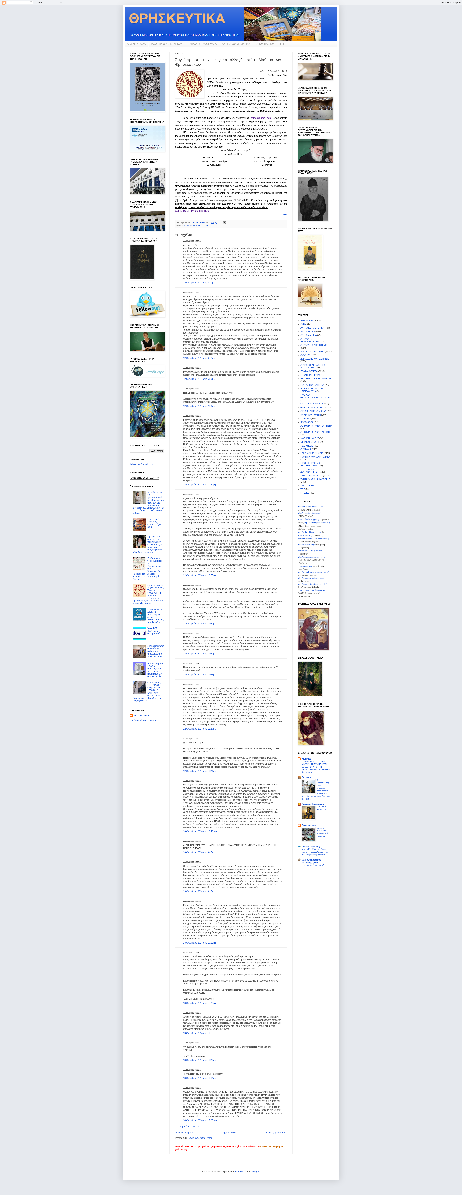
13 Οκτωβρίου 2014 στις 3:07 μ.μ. (199, 852)
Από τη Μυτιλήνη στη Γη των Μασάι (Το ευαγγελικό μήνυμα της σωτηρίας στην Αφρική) (315, 852)
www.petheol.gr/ (305, 565)
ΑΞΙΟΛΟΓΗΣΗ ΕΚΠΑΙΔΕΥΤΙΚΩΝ (309, 340)
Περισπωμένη (309, 825)
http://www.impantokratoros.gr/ (317, 522)
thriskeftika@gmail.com (141, 464)
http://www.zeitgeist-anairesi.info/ (312, 584)
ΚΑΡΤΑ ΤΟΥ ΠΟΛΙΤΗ (310, 415)
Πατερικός (307, 777)
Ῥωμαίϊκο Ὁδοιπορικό (313, 804)
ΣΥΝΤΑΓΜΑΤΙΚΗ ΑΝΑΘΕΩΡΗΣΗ (316, 479)
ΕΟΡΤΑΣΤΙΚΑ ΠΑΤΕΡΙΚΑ (312, 385)
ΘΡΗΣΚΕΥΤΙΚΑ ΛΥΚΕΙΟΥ (312, 407)
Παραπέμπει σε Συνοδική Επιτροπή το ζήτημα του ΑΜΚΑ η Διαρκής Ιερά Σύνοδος (155, 616)
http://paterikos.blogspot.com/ (310, 550)
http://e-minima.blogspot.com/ (310, 506)
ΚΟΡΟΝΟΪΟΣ (306, 422)
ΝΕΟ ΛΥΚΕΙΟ (306, 446)
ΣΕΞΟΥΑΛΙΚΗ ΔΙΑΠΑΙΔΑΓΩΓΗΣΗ (309, 470)
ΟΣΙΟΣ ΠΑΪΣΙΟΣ (265, 43)
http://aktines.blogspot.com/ (309, 532)
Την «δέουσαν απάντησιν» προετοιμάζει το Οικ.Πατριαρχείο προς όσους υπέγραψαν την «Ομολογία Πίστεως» (148, 544)
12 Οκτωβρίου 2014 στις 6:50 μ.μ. (199, 379)
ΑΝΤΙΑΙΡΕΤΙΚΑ (307, 331)
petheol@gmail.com (261, 118)
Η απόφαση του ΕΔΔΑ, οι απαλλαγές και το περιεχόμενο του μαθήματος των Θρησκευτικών (155, 670)
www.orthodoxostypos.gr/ (309, 519)
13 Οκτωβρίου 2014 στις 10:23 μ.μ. (200, 1003)
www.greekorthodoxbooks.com (311, 589)
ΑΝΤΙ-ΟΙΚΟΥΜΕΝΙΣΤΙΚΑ (236, 43)
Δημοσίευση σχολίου (190, 1126)
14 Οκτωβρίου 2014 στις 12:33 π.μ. (200, 1120)
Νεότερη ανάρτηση (185, 1132)
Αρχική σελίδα (229, 1132)
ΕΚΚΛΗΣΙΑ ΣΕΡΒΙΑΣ (310, 375)
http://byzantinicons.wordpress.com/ (313, 571)
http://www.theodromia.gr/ (309, 512)
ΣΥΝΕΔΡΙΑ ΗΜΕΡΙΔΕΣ (311, 475)
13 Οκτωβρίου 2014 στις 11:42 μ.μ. (200, 1078)
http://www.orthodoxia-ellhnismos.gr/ (314, 538)
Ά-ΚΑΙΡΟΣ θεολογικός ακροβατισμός (154, 631)
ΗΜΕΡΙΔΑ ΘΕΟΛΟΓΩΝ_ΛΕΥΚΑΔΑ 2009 (315, 396)
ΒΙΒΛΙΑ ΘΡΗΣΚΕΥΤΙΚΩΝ (312, 351)
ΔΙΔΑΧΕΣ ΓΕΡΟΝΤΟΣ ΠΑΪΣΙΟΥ (315, 359)
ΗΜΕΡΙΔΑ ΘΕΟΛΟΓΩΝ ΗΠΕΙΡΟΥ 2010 (311, 389)
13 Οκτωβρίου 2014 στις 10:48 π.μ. (200, 831)
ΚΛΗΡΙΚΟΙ (305, 418)
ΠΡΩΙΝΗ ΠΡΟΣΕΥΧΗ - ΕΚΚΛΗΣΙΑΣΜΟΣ (311, 464)
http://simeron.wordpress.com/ (311, 577)
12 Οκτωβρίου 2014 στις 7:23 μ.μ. (199, 406)
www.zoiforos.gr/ (305, 535)
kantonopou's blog (311, 846)
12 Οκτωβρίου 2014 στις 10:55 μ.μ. (200, 575)
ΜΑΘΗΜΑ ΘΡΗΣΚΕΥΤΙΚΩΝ (166, 43)
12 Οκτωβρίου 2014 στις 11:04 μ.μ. (200, 674)
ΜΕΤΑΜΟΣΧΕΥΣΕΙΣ (310, 442)
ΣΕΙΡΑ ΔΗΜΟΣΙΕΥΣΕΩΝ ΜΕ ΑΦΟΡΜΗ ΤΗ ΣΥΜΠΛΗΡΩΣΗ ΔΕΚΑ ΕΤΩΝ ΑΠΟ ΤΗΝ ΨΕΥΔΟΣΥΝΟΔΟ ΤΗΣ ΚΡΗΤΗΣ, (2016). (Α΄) (316, 766)
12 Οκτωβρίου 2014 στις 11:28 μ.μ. (200, 771)
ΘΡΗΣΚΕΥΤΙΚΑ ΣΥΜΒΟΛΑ (313, 411)
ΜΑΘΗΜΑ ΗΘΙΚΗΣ (309, 438)
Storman (239, 1171)
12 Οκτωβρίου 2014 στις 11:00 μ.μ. (200, 623)
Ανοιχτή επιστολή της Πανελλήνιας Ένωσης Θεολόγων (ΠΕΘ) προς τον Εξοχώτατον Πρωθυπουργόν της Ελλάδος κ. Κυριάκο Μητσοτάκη (148, 594)
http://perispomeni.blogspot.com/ (312, 556)
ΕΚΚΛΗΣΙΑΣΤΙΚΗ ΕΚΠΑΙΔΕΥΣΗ (316, 378)
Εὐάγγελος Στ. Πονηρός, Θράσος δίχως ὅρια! (154, 523)
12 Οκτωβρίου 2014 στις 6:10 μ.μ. (199, 282)
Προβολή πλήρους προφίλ (143, 720)
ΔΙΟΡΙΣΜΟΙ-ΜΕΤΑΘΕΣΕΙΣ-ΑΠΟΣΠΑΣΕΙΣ (313, 366)
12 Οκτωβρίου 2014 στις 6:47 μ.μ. (199, 358)
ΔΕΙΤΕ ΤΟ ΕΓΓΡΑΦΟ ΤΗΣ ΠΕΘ (192, 211)
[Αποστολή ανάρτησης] (224, 222)
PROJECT (305, 493)
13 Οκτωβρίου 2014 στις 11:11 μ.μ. (200, 1033)
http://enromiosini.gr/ (307, 544)
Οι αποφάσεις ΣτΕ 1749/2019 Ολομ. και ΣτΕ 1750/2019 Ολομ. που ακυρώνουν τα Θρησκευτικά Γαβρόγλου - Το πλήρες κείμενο (147, 691)
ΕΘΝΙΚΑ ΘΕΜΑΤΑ (309, 371)
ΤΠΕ (282, 43)
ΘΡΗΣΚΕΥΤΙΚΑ (141, 715)
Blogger (255, 1171)
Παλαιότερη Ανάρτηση (275, 1132)
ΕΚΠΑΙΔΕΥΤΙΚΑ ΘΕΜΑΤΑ (202, 43)
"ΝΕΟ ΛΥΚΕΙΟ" (307, 320)
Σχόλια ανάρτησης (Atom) (200, 1138)
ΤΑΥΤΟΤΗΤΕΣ (307, 485)
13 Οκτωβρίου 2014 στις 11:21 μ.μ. (200, 1060)
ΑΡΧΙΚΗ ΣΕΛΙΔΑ (136, 43)
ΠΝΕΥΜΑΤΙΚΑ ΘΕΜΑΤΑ (311, 453)
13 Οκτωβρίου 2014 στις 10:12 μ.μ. (200, 943)
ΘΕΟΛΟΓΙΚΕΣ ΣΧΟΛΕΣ (311, 403)
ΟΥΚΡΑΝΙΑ (305, 449)
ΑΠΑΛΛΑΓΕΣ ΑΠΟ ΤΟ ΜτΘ (196, 225)
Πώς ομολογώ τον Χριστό (313, 865)
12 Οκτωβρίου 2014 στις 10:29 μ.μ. (200, 484)
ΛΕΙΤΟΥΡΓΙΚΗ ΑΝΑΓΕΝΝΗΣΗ (315, 432)
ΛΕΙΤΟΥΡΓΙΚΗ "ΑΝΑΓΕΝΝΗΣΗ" (316, 426)
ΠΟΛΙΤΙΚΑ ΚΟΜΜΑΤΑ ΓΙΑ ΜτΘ (315, 457)
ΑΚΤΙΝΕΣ (306, 759)
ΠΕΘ (284, 214)
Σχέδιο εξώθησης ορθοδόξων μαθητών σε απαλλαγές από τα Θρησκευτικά (155, 651)
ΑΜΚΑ (303, 324)
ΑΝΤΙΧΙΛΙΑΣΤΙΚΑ (308, 335)
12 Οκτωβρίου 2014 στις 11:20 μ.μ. (200, 729)
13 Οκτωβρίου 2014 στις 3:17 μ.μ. (199, 891)
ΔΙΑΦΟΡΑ (305, 355)
